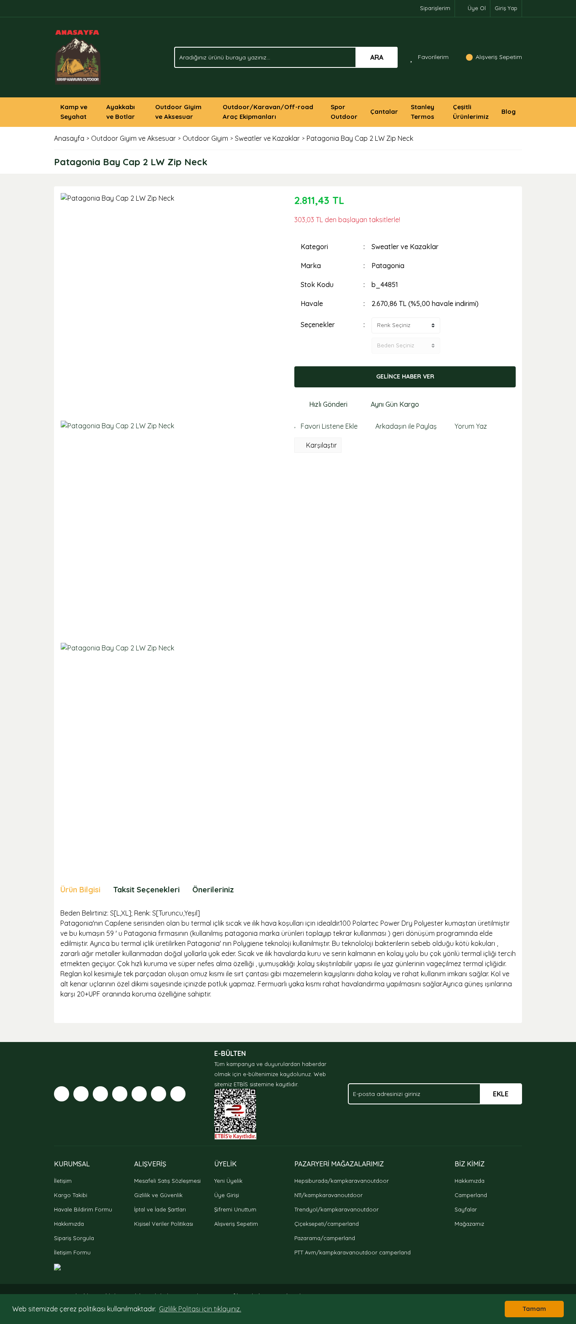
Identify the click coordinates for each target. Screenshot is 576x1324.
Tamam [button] (534, 1309)
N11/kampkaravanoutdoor (328, 1195)
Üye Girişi (226, 1195)
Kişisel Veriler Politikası (163, 1223)
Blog (508, 111)
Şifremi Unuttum (235, 1209)
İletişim (63, 1180)
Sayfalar (466, 1209)
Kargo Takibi (70, 1195)
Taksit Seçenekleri (146, 889)
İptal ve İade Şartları (160, 1209)
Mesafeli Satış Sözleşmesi (167, 1180)
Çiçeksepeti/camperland (326, 1223)
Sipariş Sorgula (74, 1238)
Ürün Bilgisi (80, 889)
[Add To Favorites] (326, 426)
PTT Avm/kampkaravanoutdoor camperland (352, 1252)
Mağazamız (469, 1223)
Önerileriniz (213, 889)
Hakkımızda (69, 1223)
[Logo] (78, 56)
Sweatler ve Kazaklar (405, 246)
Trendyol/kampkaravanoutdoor (336, 1209)
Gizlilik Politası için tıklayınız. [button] (200, 1309)
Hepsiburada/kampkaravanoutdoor (341, 1180)
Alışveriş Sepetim (236, 1223)
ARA (376, 57)
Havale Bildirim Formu (83, 1209)
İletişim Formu (72, 1252)
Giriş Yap (506, 8)
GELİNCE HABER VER (405, 376)
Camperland (471, 1195)
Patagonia (387, 265)
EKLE (501, 1094)
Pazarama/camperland (324, 1238)
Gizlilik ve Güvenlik (158, 1195)
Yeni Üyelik (228, 1180)
